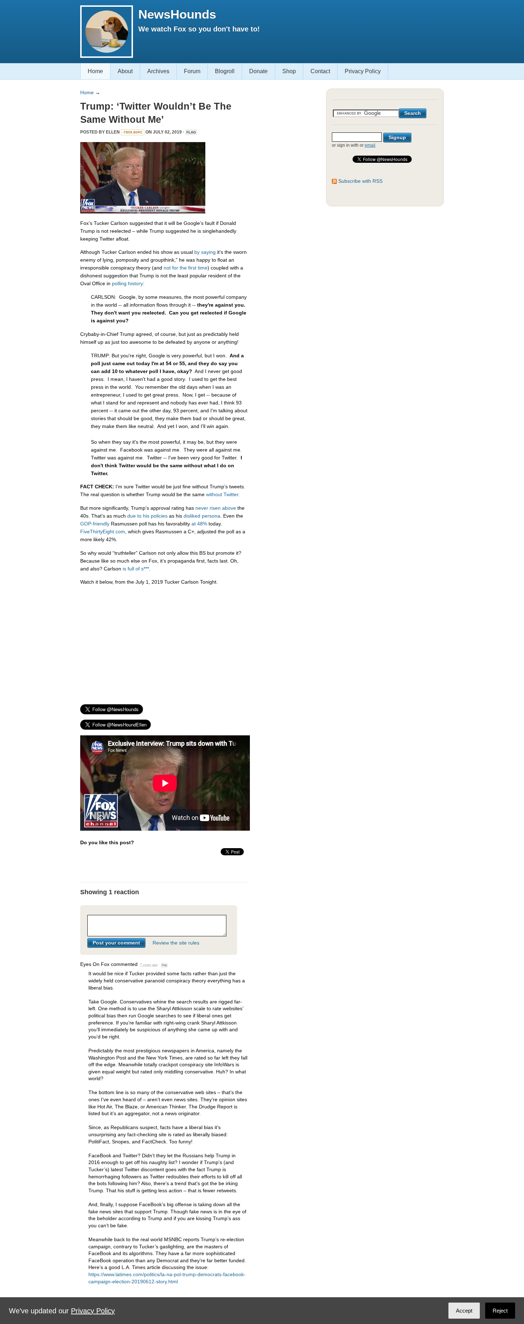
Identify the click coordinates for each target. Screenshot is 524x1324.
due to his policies (147, 516)
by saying (205, 252)
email (370, 145)
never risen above (215, 508)
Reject (500, 1311)
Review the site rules (176, 943)
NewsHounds (177, 14)
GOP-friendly (94, 524)
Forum (192, 71)
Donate (258, 71)
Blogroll (225, 71)
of (137, 569)
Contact (320, 71)
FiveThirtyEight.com (102, 531)
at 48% (199, 524)
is (124, 569)
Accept (464, 1311)
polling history (127, 283)
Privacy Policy (363, 71)
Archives (158, 71)
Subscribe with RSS (360, 181)
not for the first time (185, 268)
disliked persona (202, 516)
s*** (145, 569)
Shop (289, 71)
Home (95, 71)
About (125, 71)
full (131, 569)
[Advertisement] (164, 641)
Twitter (231, 494)
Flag (191, 132)
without (214, 494)
